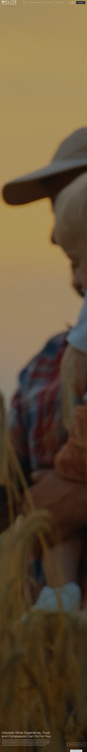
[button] (25, 3)
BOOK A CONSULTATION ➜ (76, 744)
